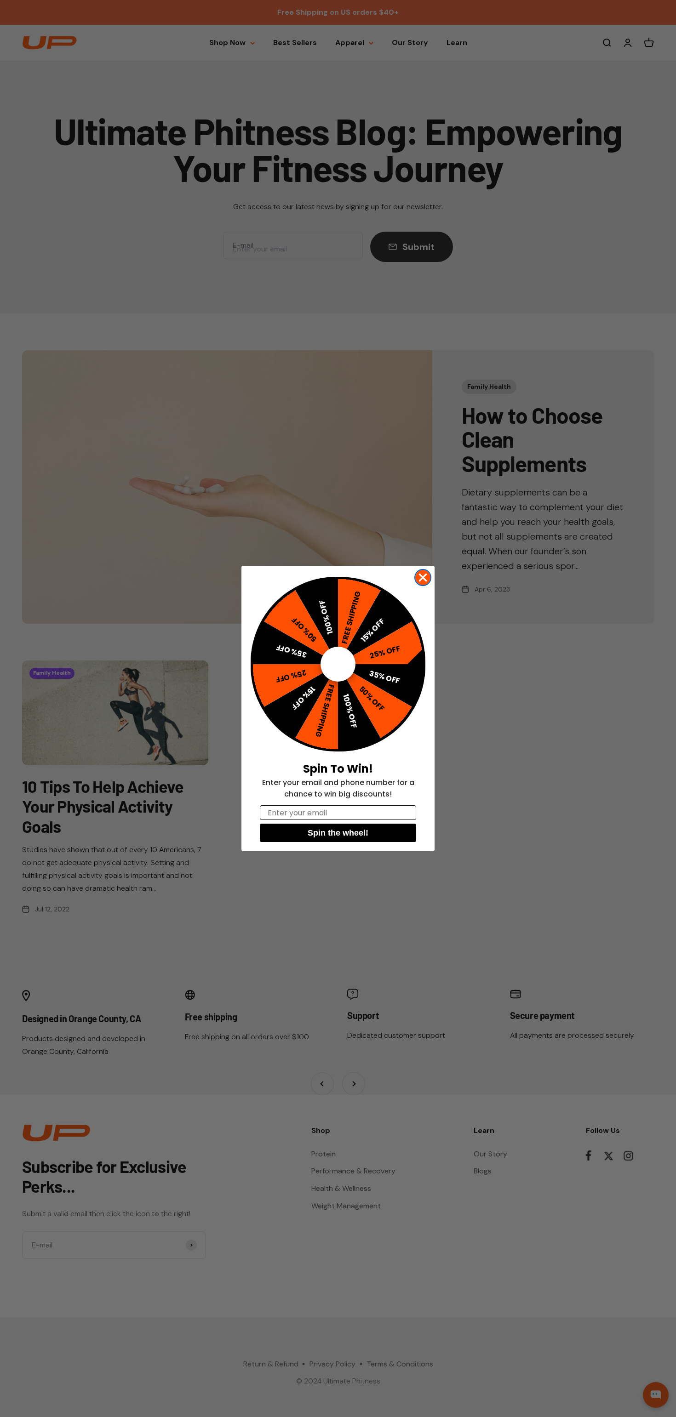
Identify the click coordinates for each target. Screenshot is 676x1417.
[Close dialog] (423, 577)
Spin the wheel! (338, 832)
